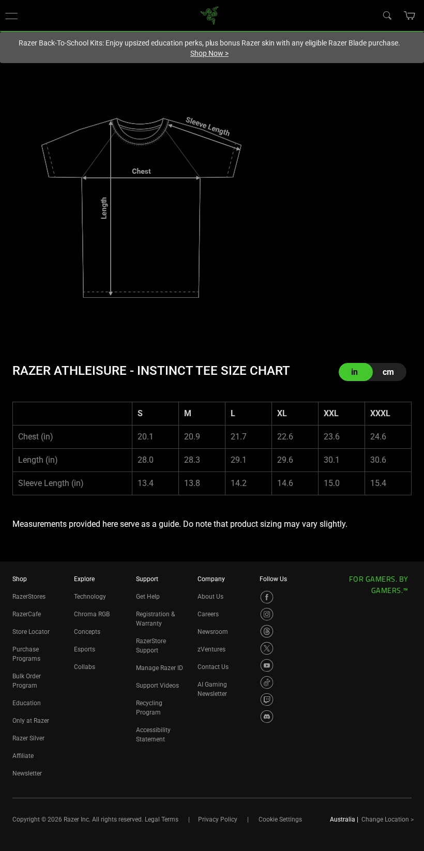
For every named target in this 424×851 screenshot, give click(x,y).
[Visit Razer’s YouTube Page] (267, 665)
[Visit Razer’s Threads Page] (267, 631)
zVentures (211, 649)
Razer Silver (28, 738)
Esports (84, 649)
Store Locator (31, 631)
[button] (11, 15)
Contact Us (213, 667)
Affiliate (23, 755)
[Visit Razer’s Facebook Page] (267, 597)
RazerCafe (26, 614)
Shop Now (209, 53)
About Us (210, 596)
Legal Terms (161, 819)
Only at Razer (30, 720)
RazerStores (29, 596)
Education (26, 703)
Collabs (84, 667)
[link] (210, 15)
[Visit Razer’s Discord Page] (267, 716)
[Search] (386, 15)
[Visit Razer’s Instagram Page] (267, 614)
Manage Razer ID (159, 668)
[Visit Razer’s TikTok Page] (267, 682)
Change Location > (387, 819)
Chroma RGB (92, 614)
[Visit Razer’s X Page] (267, 648)
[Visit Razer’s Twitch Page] (267, 699)
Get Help (148, 596)
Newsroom (213, 631)
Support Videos (157, 685)
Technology (90, 596)
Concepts (87, 631)
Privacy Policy (217, 819)
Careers (208, 614)
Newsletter (27, 773)
